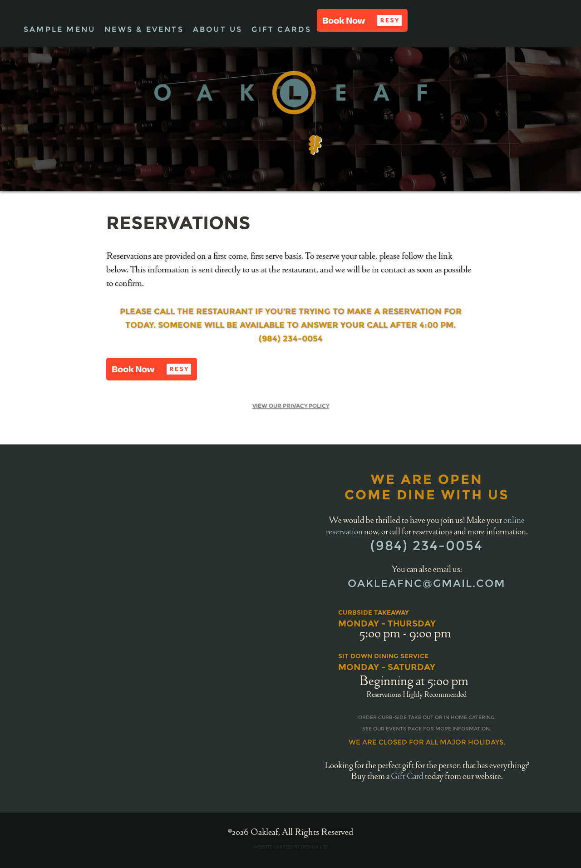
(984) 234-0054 (426, 545)
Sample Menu (59, 29)
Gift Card (407, 777)
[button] (362, 20)
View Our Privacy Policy (290, 405)
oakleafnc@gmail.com (427, 583)
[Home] (290, 113)
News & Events (144, 29)
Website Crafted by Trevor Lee (290, 847)
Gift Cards (281, 29)
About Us (218, 29)
